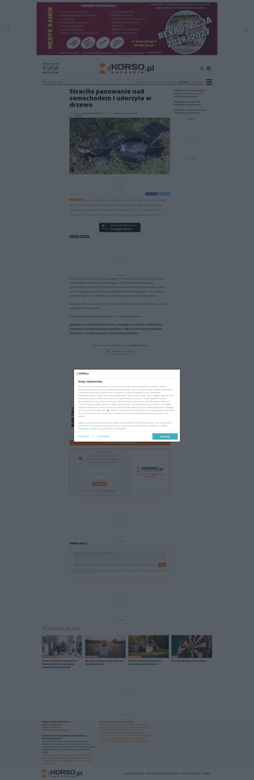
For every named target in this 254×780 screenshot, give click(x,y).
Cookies (94, 429)
